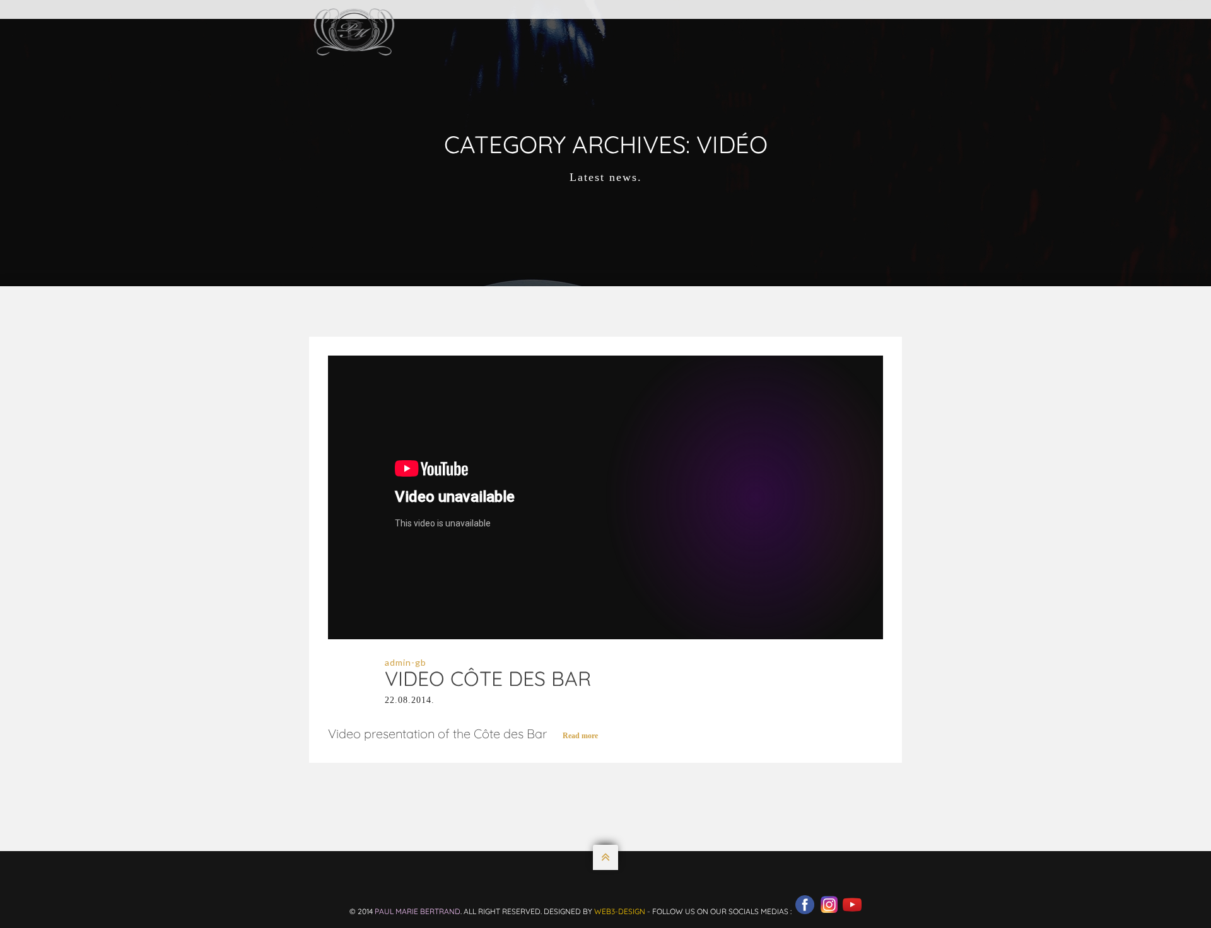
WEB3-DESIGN (619, 911)
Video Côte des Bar (488, 678)
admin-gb (405, 662)
